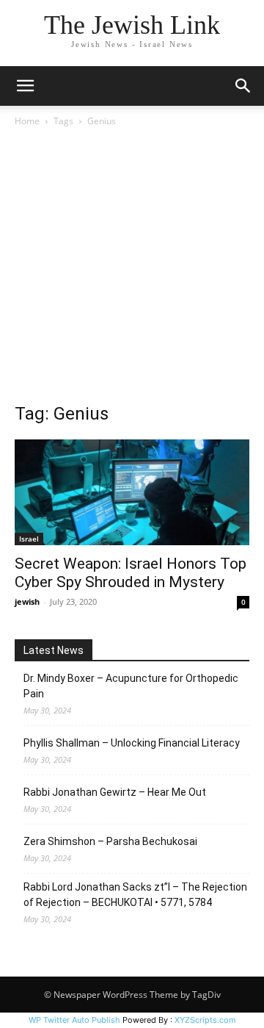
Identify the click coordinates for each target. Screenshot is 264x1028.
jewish (27, 601)
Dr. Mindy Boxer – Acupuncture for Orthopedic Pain (130, 686)
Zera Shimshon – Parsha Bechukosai (110, 841)
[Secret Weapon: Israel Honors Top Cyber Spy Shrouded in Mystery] (132, 492)
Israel (29, 538)
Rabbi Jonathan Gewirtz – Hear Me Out (114, 792)
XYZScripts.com (205, 1020)
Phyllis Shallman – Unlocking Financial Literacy (131, 743)
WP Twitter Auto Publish (74, 1020)
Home (27, 121)
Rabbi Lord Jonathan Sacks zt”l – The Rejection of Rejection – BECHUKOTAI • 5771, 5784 (135, 894)
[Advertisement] (132, 269)
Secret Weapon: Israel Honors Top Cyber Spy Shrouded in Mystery (130, 573)
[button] (24, 86)
